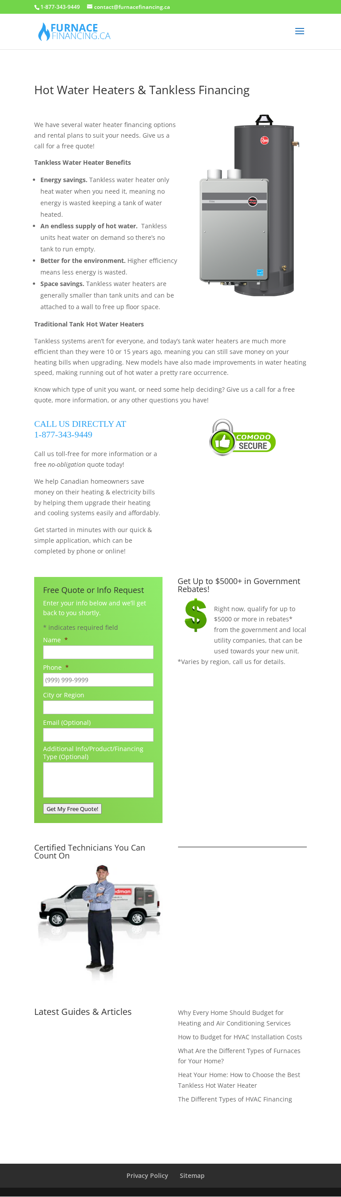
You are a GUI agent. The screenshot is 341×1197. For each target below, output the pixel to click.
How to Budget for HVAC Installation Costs (240, 1037)
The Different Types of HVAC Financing (235, 1099)
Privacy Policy (147, 1175)
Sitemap (192, 1175)
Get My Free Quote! (72, 809)
